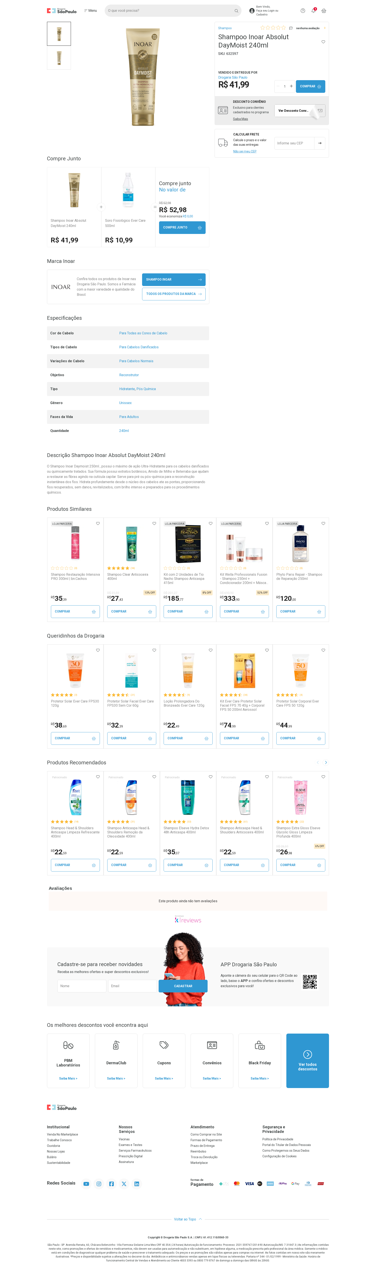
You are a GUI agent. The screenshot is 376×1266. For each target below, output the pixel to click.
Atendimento (202, 1127)
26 (284, 851)
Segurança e (273, 1129)
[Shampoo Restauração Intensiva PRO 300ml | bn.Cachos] (75, 544)
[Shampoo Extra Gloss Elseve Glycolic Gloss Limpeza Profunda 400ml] (301, 797)
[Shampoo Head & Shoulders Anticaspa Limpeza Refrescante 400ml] (75, 797)
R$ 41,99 (64, 240)
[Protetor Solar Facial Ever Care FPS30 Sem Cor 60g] (131, 671)
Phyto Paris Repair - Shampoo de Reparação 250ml (299, 576)
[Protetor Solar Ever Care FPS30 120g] (75, 671)
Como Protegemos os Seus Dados (285, 1150)
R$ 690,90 (227, 593)
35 (59, 598)
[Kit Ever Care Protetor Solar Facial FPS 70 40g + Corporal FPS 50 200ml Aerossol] (244, 671)
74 (228, 725)
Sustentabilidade (58, 1162)
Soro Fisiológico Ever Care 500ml (125, 223)
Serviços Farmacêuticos (135, 1150)
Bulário (52, 1157)
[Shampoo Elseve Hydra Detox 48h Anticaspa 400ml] (188, 797)
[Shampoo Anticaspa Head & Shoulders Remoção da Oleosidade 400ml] (131, 797)
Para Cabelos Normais (136, 361)
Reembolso (198, 1151)
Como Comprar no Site (206, 1134)
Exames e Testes (130, 1145)
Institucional (58, 1127)
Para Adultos (129, 417)
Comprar (307, 86)
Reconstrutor (129, 375)
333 (230, 598)
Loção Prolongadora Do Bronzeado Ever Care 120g (184, 703)
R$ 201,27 (170, 593)
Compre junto (175, 227)
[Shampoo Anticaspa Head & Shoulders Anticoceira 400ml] (244, 797)
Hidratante (127, 389)
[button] (59, 34)
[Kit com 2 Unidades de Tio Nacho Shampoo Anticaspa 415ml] (188, 544)
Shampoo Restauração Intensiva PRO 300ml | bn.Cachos (75, 576)
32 (115, 725)
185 (173, 598)
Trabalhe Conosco (59, 1140)
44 (284, 725)
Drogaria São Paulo (232, 77)
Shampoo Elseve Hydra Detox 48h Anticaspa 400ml (186, 830)
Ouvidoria (53, 1146)
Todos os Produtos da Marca (171, 294)
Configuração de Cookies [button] (279, 1156)
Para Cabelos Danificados (139, 347)
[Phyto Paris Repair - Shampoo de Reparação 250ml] (301, 544)
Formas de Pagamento (206, 1140)
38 (59, 725)
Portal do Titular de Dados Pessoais (286, 1145)
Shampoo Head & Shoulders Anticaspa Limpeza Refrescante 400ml (75, 832)
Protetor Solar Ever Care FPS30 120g (75, 703)
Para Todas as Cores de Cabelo (143, 333)
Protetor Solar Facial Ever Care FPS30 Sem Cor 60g (130, 703)
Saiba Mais (240, 119)
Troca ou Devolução (204, 1157)
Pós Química (146, 389)
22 (171, 725)
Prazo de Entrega (203, 1146)
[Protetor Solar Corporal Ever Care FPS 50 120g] (301, 671)
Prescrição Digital (131, 1156)
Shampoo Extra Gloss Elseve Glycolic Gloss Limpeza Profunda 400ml (298, 832)
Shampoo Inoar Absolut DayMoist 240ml (68, 223)
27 (115, 598)
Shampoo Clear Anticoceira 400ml (127, 576)
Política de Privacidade (277, 1139)
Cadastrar (183, 986)
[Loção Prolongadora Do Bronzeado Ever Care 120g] (188, 671)
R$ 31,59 (113, 593)
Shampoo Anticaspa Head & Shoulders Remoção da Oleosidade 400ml (128, 832)
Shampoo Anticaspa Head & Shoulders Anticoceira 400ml (242, 830)
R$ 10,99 (119, 240)
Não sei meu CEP (245, 151)
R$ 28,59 (282, 846)
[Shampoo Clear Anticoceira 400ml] (131, 544)
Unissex (125, 403)
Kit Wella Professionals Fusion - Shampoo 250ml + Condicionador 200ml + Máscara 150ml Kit (244, 578)
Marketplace (199, 1162)
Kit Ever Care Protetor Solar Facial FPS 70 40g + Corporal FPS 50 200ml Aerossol (242, 705)
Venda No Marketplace (62, 1134)
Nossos (127, 1129)
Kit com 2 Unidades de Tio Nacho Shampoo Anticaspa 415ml (184, 578)
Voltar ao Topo (185, 1219)
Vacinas (124, 1139)
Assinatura (126, 1162)
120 (286, 598)
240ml (124, 431)
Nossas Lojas (56, 1151)
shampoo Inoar (158, 279)
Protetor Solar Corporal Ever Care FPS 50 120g (297, 703)
